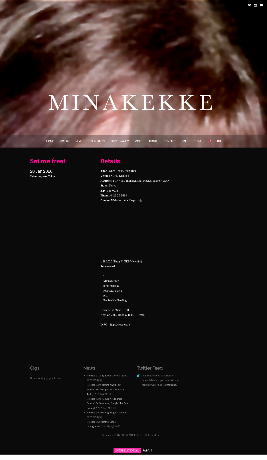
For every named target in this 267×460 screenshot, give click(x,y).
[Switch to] (209, 141)
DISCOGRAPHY (120, 141)
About (153, 141)
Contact (170, 141)
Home (50, 141)
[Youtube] (261, 5)
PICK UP (64, 141)
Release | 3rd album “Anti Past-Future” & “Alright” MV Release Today (105, 389)
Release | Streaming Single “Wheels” (107, 412)
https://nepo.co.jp (132, 200)
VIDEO (139, 141)
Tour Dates (97, 141)
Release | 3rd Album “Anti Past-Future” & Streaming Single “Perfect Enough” (107, 403)
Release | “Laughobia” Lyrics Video (107, 375)
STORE (198, 141)
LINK (184, 141)
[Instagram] (255, 5)
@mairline (170, 384)
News (79, 141)
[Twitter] (249, 5)
